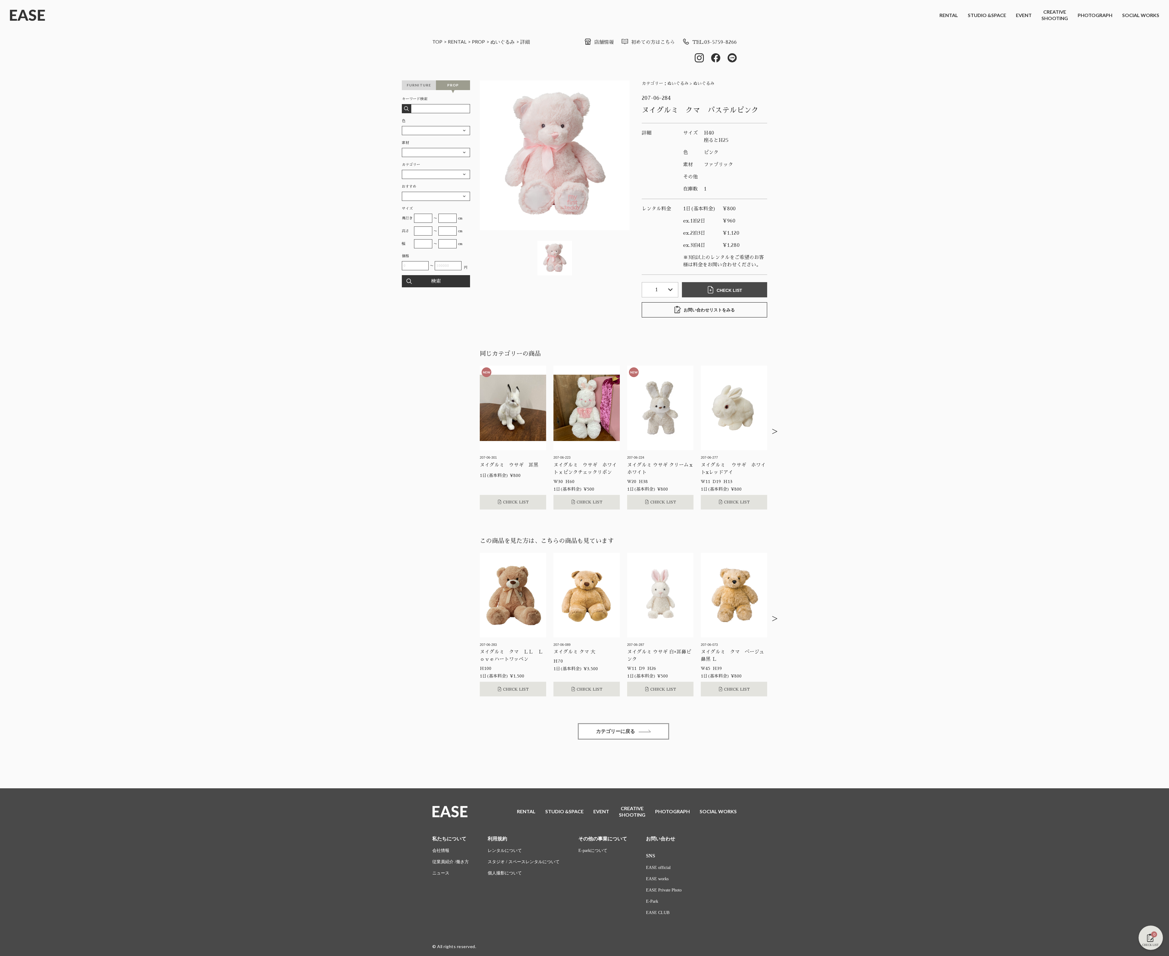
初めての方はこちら (653, 42)
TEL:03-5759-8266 (714, 42)
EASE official (658, 867)
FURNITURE (419, 85)
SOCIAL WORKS (1140, 15)
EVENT (1024, 15)
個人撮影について (505, 873)
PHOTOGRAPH (1095, 15)
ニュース (440, 873)
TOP (437, 41)
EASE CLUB (657, 912)
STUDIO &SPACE (987, 15)
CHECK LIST (729, 290)
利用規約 (497, 838)
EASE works (657, 879)
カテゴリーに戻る (615, 731)
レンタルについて (505, 850)
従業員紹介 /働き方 (450, 862)
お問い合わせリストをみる (709, 309)
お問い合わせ (660, 838)
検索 (436, 281)
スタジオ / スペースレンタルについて (524, 862)
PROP (478, 41)
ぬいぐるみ (502, 41)
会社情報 (440, 850)
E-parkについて (592, 850)
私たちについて (449, 838)
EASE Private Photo (664, 890)
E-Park (652, 901)
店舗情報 (604, 42)
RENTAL (948, 15)
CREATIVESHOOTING (1054, 15)
